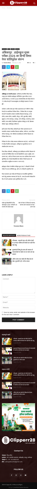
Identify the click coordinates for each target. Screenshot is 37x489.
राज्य (9, 49)
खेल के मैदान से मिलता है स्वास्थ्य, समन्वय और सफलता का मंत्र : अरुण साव (26, 205)
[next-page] (6, 268)
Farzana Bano (7, 62)
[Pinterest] (12, 67)
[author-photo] (18, 223)
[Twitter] (8, 67)
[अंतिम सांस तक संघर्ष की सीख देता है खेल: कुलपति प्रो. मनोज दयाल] (6, 261)
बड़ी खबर (17, 49)
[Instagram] (16, 475)
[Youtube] (25, 475)
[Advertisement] (18, 28)
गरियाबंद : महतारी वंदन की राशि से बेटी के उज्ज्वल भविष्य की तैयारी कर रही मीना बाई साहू (23, 243)
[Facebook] (4, 67)
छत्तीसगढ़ (12, 49)
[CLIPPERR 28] (18, 3)
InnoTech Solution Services (21, 487)
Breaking (9, 8)
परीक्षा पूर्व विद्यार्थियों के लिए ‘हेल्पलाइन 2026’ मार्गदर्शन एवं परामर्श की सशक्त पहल (9, 205)
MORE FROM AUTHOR (23, 235)
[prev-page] (3, 268)
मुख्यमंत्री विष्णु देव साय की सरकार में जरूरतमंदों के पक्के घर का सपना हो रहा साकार (23, 252)
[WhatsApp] (17, 67)
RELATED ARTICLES (9, 235)
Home (3, 8)
